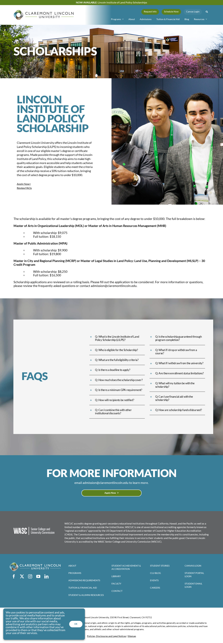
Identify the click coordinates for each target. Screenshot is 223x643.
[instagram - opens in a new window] (30, 576)
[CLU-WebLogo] (44, 11)
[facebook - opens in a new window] (14, 576)
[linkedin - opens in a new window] (46, 576)
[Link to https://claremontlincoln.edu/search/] (207, 12)
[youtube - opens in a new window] (38, 576)
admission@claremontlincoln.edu (114, 286)
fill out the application (115, 282)
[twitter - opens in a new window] (22, 576)
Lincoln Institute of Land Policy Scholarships (111, 2)
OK (75, 624)
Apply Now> (24, 183)
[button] (117, 338)
